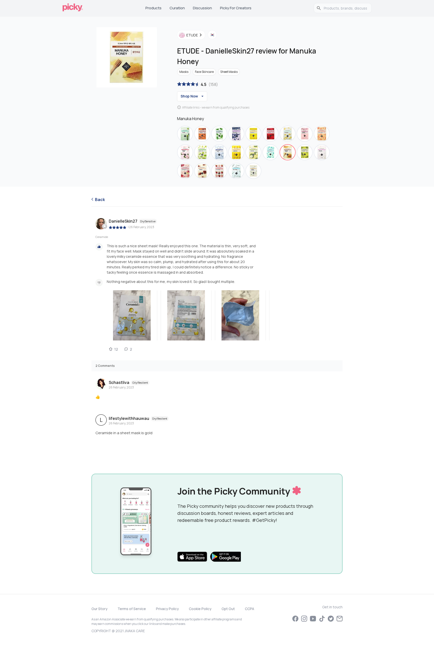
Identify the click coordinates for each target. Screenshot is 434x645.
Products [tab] (153, 8)
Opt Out (228, 608)
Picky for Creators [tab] (235, 8)
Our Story (99, 608)
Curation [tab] (177, 8)
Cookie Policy (200, 608)
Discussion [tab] (202, 8)
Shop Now (189, 96)
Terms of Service (132, 608)
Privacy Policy (167, 608)
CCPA (249, 608)
